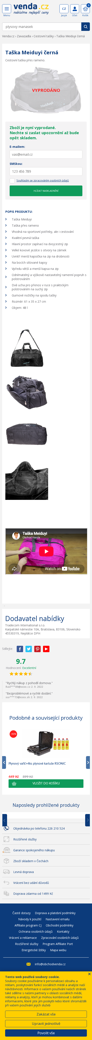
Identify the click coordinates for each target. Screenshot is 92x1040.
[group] (46, 758)
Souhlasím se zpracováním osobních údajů (42, 180)
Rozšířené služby (25, 839)
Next (86, 820)
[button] (46, 783)
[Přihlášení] (74, 8)
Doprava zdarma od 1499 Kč (33, 894)
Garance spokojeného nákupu (34, 850)
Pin (37, 649)
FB (20, 649)
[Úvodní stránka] (31, 10)
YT (46, 649)
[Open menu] (6, 8)
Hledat (85, 26)
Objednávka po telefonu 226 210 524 (39, 828)
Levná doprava (23, 872)
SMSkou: (16, 164)
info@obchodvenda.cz (50, 964)
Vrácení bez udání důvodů (31, 883)
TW (28, 649)
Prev (7, 820)
